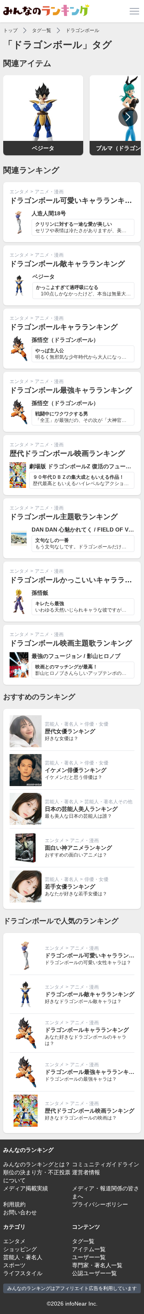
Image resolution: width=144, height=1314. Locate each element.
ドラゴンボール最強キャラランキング (71, 390)
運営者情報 (86, 1172)
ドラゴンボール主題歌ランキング (64, 517)
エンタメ (19, 192)
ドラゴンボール (82, 30)
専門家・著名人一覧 (97, 1265)
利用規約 (14, 1204)
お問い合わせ (20, 1212)
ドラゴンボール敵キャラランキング (67, 264)
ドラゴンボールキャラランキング (64, 327)
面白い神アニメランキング (78, 848)
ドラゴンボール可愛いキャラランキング (74, 201)
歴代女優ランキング (70, 731)
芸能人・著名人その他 (108, 801)
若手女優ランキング (70, 886)
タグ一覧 (41, 30)
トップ (10, 30)
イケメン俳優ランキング (75, 770)
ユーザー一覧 (89, 1257)
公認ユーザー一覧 (94, 1273)
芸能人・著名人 (61, 724)
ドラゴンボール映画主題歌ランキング (71, 643)
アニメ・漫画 (49, 192)
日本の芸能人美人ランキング (81, 809)
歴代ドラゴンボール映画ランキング (67, 453)
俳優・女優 (96, 724)
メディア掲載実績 (25, 1188)
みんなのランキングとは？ (36, 1164)
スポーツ (14, 1265)
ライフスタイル (22, 1273)
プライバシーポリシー (100, 1204)
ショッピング (20, 1249)
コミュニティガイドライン (105, 1164)
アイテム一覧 (89, 1249)
